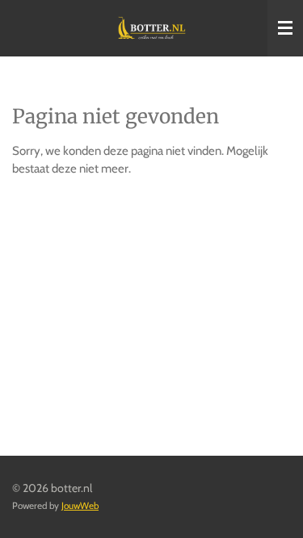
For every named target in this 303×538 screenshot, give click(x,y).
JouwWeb (80, 505)
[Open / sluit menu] (285, 28)
